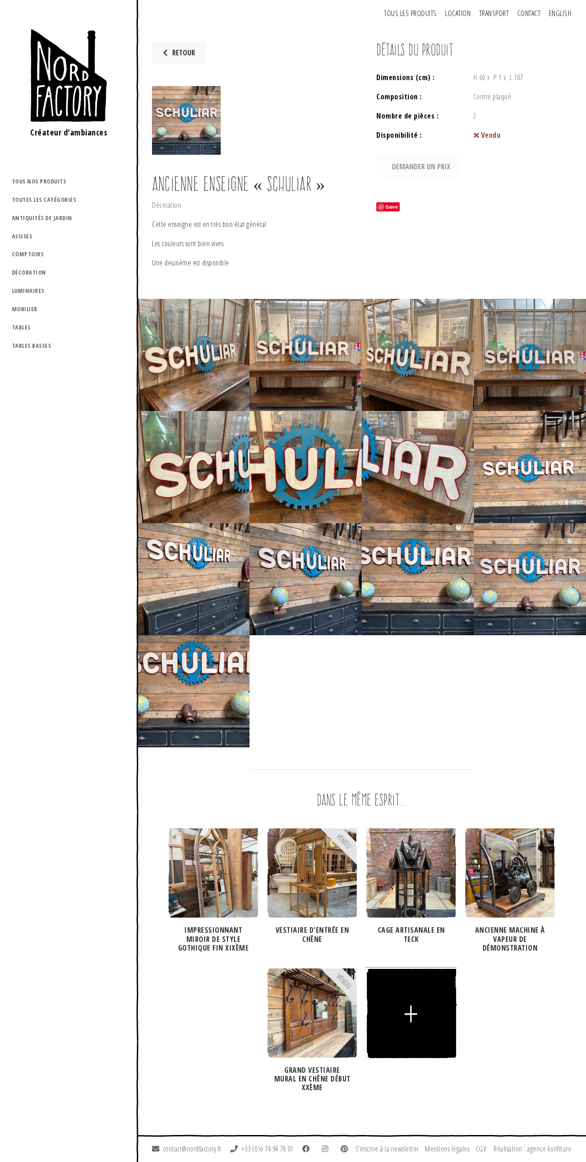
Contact (529, 13)
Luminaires (28, 290)
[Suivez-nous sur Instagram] (327, 1149)
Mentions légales (447, 1149)
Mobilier (25, 309)
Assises (22, 236)
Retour (183, 53)
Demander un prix (421, 167)
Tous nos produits (39, 181)
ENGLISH (560, 13)
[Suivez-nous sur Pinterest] (346, 1149)
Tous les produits (410, 13)
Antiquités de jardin (42, 218)
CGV (481, 1149)
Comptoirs (28, 254)
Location (458, 13)
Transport (494, 13)
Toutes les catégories (44, 199)
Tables (21, 327)
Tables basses (31, 345)
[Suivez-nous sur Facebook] (307, 1149)
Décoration (29, 272)
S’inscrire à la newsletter (387, 1149)
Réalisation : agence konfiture (532, 1149)
